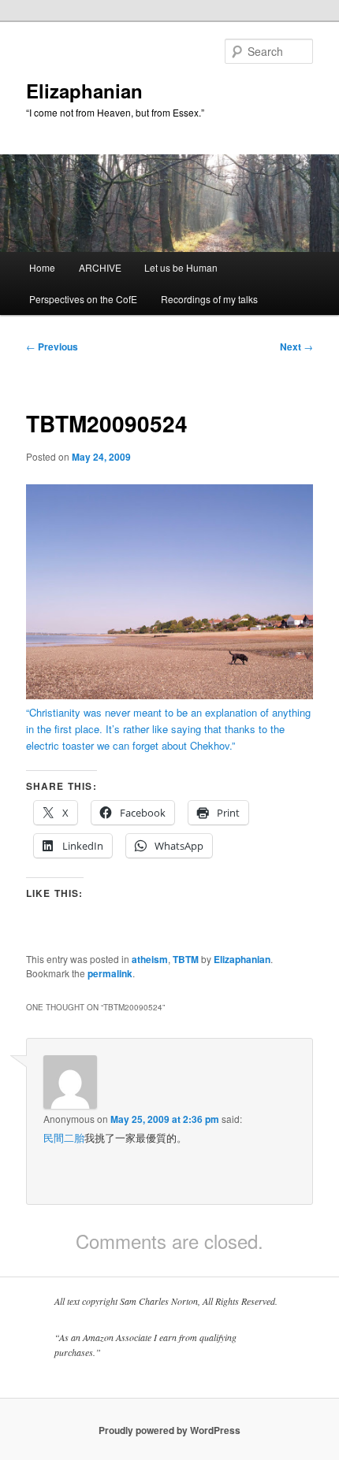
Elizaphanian (84, 90)
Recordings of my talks (209, 299)
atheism (150, 959)
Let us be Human (181, 267)
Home (42, 267)
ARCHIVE (100, 267)
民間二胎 (63, 1137)
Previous (52, 346)
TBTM (186, 959)
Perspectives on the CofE (83, 299)
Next (296, 346)
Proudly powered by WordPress (169, 1430)
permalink (110, 973)
